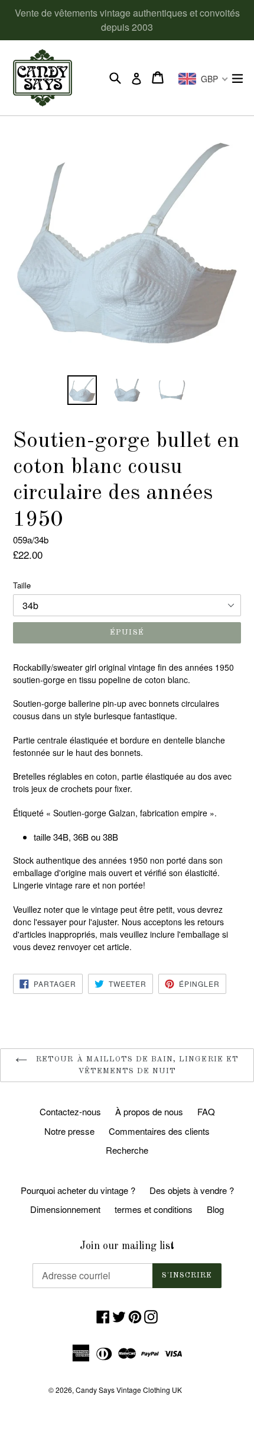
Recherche (127, 1150)
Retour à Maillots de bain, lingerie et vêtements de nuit (136, 1065)
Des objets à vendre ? (191, 1190)
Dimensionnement (65, 1209)
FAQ (206, 1111)
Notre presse (69, 1131)
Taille (22, 585)
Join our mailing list (127, 1246)
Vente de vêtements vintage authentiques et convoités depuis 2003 (127, 20)
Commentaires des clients (159, 1131)
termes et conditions (154, 1209)
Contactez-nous (70, 1111)
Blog (215, 1209)
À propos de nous (149, 1111)
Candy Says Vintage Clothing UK (129, 1390)
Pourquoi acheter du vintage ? (78, 1190)
